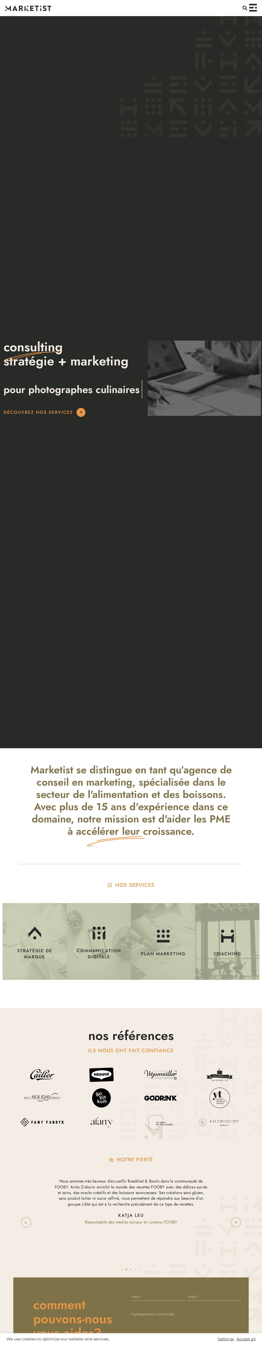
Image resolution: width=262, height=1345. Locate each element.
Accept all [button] (246, 1339)
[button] (245, 8)
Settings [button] (226, 1339)
